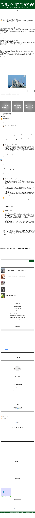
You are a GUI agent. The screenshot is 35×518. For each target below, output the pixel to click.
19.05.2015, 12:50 (12, 220)
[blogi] (17, 422)
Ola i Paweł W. (7, 125)
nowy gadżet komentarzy (17, 387)
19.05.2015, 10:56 (12, 206)
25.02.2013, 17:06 (14, 125)
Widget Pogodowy (6, 492)
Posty (3, 416)
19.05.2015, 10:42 (9, 197)
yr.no (10, 496)
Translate (20, 408)
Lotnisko (29, 112)
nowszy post (3, 97)
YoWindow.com (3, 496)
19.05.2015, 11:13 (9, 210)
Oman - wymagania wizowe (17, 310)
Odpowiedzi (5, 142)
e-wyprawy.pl (5, 166)
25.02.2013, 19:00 (14, 144)
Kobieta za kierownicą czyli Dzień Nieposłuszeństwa (16, 270)
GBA (3, 118)
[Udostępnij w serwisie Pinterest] (33, 90)
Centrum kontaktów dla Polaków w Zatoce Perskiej (17, 313)
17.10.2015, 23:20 (10, 229)
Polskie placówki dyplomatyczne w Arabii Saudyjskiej (17, 317)
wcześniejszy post (30, 97)
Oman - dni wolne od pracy (17, 308)
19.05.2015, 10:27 (12, 191)
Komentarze (4, 418)
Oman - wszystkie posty (17, 306)
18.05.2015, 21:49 (14, 178)
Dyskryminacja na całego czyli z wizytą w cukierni (15, 276)
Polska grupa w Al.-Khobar (17, 112)
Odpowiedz (4, 122)
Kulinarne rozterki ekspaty (11, 295)
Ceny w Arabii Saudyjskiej (17, 319)
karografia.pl (32, 512)
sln (5, 186)
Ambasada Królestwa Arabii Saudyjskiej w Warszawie (17, 315)
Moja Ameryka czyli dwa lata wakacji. (9, 159)
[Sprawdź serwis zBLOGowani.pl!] (17, 478)
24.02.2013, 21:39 (7, 118)
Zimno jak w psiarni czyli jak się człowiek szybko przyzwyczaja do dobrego (6, 113)
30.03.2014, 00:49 (18, 159)
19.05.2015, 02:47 (9, 186)
